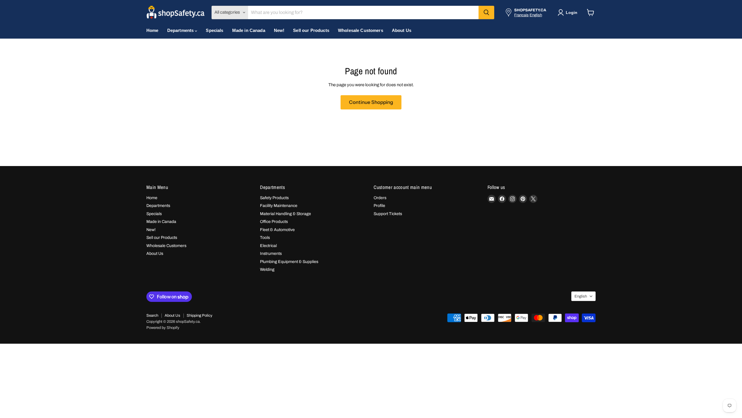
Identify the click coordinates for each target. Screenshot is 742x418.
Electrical (268, 246)
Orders (380, 198)
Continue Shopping (371, 102)
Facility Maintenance (278, 205)
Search (152, 316)
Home (152, 30)
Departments (181, 30)
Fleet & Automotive (277, 230)
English (536, 15)
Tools (265, 237)
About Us (401, 30)
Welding (267, 269)
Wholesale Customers (360, 30)
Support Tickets (388, 214)
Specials (214, 30)
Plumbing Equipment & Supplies (289, 262)
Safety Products (274, 198)
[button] (569, 12)
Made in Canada (248, 30)
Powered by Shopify (162, 328)
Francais (521, 15)
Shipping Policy (199, 316)
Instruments (271, 253)
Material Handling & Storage (285, 214)
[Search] (486, 12)
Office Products (274, 221)
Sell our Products (311, 30)
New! (279, 30)
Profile (379, 205)
